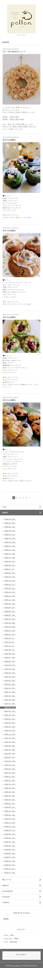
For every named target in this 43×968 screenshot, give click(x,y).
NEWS (5, 513)
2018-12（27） (10, 869)
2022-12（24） (10, 684)
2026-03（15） (10, 538)
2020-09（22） (10, 788)
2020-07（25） (10, 796)
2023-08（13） (10, 654)
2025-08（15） (10, 565)
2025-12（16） (10, 550)
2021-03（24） (10, 765)
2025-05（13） (10, 577)
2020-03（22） (10, 811)
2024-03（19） (10, 631)
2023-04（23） (10, 669)
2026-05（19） (10, 531)
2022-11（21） (10, 688)
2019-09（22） (10, 834)
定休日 (6, 919)
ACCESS (6, 897)
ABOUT (5, 885)
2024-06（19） (10, 619)
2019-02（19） (10, 861)
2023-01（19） (10, 680)
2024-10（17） (10, 604)
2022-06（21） (10, 707)
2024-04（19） (10, 627)
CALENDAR (7, 891)
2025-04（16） (10, 581)
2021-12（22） (10, 730)
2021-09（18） (10, 742)
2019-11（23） (10, 826)
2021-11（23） (10, 734)
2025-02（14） (10, 588)
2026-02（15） (10, 542)
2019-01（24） (10, 865)
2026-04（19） (10, 534)
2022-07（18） (10, 704)
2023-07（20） (10, 657)
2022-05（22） (10, 711)
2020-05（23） (10, 803)
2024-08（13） (10, 611)
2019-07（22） (10, 842)
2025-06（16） (10, 573)
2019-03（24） (10, 857)
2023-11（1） (9, 646)
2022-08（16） (10, 700)
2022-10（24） (10, 692)
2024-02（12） (10, 634)
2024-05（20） (10, 623)
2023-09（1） (9, 650)
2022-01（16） (10, 727)
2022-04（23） (10, 715)
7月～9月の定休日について (14, 52)
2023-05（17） (10, 665)
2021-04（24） (10, 761)
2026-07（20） (10, 523)
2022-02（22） (10, 723)
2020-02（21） (10, 815)
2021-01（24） (10, 773)
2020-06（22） (10, 800)
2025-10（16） (10, 558)
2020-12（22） (10, 776)
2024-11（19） (10, 600)
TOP (4, 507)
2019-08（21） (10, 838)
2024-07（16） (10, 615)
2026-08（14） (10, 519)
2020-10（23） (10, 784)
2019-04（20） (10, 853)
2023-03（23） (10, 673)
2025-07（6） (9, 569)
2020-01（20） (10, 819)
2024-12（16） (10, 596)
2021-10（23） (10, 738)
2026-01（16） (10, 546)
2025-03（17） (10, 584)
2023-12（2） (9, 642)
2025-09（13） (10, 561)
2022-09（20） (10, 696)
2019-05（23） (10, 849)
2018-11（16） (10, 873)
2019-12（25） (10, 823)
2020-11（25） (10, 780)
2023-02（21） (10, 677)
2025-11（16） (10, 554)
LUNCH (5, 902)
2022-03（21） (10, 719)
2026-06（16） (10, 527)
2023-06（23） (10, 661)
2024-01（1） (9, 638)
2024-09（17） (10, 607)
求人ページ (6, 880)
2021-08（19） (10, 746)
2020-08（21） (10, 792)
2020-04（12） (10, 807)
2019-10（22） (10, 830)
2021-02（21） (10, 769)
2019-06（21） (10, 846)
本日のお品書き (9, 140)
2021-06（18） (10, 753)
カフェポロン (16, 966)
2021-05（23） (10, 757)
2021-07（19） (10, 750)
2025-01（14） (10, 592)
